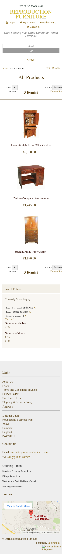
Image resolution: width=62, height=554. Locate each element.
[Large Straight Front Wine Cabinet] (31, 124)
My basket (48, 22)
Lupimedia (54, 543)
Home (5, 68)
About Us (7, 381)
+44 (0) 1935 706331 (19, 457)
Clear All (9, 319)
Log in (11, 22)
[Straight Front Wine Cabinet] (31, 230)
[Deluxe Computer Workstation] (31, 177)
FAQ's (5, 385)
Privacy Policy (10, 394)
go (31, 50)
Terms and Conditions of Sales (19, 389)
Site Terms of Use (12, 398)
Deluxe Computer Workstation (31, 198)
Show (8, 87)
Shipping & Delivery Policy (17, 402)
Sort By (48, 87)
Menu (31, 60)
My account (28, 22)
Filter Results (53, 68)
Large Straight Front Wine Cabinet (31, 145)
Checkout (34, 26)
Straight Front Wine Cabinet (31, 251)
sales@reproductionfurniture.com (29, 452)
